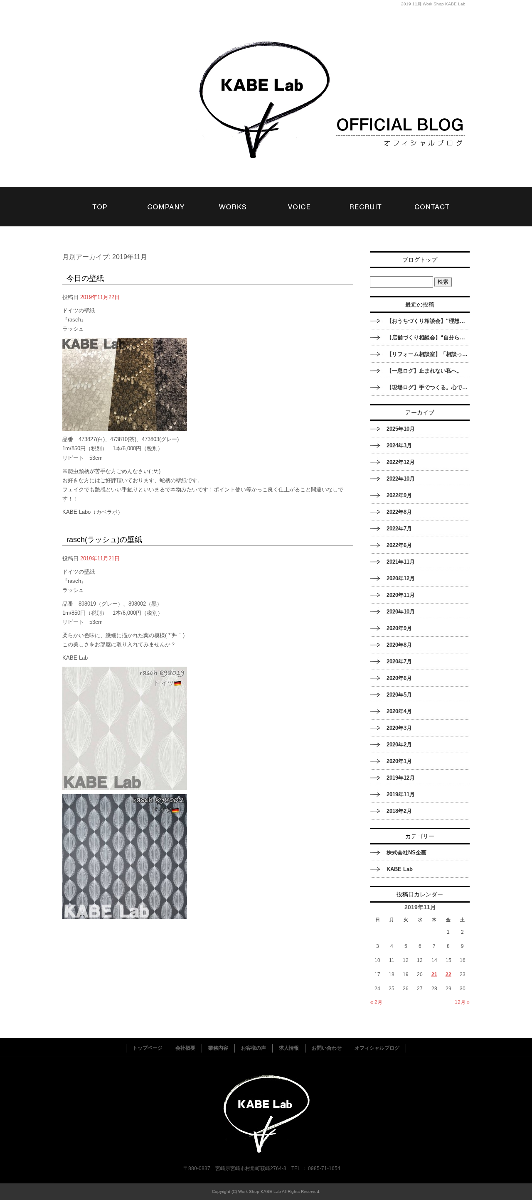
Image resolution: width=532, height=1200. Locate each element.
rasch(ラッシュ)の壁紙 (104, 539)
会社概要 (166, 198)
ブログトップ (419, 259)
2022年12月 (401, 462)
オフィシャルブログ (377, 1048)
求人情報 (365, 198)
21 (434, 974)
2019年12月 (401, 778)
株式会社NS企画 (406, 852)
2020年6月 (399, 678)
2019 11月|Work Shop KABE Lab (433, 4)
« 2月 (376, 1002)
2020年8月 (399, 645)
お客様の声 (299, 198)
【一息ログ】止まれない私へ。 (424, 371)
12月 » (462, 1002)
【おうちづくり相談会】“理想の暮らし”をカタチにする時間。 (428, 321)
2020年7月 (399, 661)
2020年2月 (399, 744)
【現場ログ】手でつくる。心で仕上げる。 (428, 387)
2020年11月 (401, 595)
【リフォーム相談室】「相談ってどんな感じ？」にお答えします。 (428, 354)
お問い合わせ (432, 198)
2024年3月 (399, 445)
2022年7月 (399, 528)
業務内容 (233, 198)
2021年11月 (401, 562)
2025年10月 (401, 429)
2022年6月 (399, 545)
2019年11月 (401, 794)
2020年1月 (399, 761)
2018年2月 (399, 811)
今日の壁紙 (85, 278)
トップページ (99, 198)
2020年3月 (399, 728)
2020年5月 (399, 695)
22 (448, 974)
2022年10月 (401, 479)
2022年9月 (399, 495)
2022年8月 (399, 512)
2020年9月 (399, 628)
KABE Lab (400, 869)
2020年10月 (401, 612)
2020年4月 (399, 711)
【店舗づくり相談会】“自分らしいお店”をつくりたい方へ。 (428, 337)
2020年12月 (401, 578)
